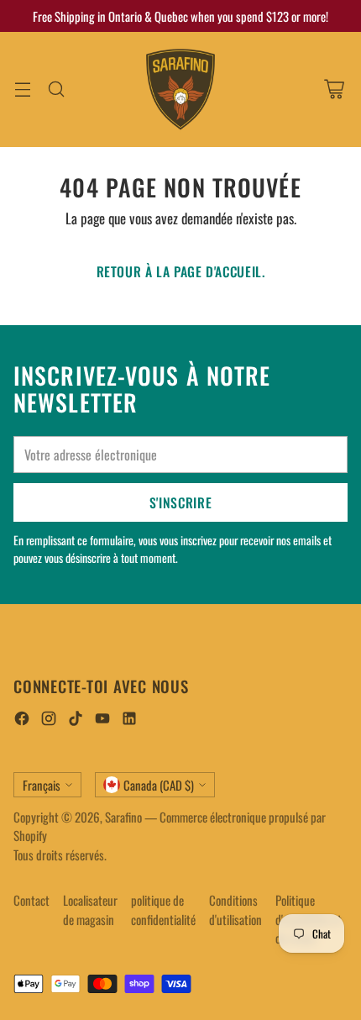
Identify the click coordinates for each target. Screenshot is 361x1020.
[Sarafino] (180, 89)
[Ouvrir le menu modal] (22, 89)
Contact (31, 900)
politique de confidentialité (163, 909)
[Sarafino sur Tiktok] (75, 720)
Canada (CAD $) (158, 785)
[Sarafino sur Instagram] (49, 720)
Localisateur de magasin (90, 909)
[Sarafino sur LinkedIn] (129, 720)
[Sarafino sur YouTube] (102, 720)
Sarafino (123, 816)
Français (41, 785)
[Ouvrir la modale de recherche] (56, 89)
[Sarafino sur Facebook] (22, 720)
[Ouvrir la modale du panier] (334, 89)
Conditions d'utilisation (235, 909)
